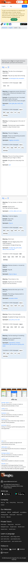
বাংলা (8, 85)
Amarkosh (4, 27)
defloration (4, 447)
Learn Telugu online (15, 536)
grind (17, 248)
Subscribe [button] (14, 19)
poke (12, 319)
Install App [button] (14, 392)
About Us (3, 502)
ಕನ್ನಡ (8, 112)
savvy (4, 346)
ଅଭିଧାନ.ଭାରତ (19, 514)
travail (12, 249)
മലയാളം (5, 115)
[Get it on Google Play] (23, 24)
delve (15, 211)
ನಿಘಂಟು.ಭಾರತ (12, 514)
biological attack (5, 453)
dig (3, 67)
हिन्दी (20, 83)
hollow (16, 298)
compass (17, 342)
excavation (21, 78)
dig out (11, 223)
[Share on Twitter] (5, 24)
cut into (11, 211)
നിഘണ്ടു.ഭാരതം (4, 514)
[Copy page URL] (2, 24)
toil (10, 249)
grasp (19, 344)
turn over (19, 211)
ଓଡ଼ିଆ (4, 85)
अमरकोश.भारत (3, 512)
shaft (18, 103)
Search (24, 6)
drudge (11, 248)
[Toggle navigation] (2, 2)
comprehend (6, 344)
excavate (11, 298)
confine (3, 459)
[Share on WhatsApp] (7, 24)
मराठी (15, 147)
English (11, 27)
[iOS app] (6, 494)
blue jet (3, 463)
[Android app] (20, 494)
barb (10, 103)
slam (4, 105)
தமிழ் (19, 112)
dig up (15, 274)
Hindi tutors (3, 524)
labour (4, 249)
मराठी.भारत (9, 512)
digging (11, 140)
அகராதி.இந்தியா (23, 512)
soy (2, 441)
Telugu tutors (11, 524)
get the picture (13, 344)
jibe (16, 103)
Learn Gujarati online (5, 541)
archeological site (13, 78)
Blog (7, 502)
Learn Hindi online (5, 536)
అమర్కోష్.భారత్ (15, 512)
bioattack (3, 413)
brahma (3, 419)
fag (14, 248)
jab (10, 165)
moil (7, 249)
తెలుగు (21, 109)
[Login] (25, 2)
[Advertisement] (14, 44)
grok (22, 344)
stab (18, 319)
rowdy (3, 408)
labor (20, 248)
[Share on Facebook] (10, 24)
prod (15, 319)
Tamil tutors (18, 524)
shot (21, 103)
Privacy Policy (13, 502)
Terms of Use (20, 502)
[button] (3, 393)
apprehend (12, 342)
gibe (13, 103)
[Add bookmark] (8, 67)
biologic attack (5, 402)
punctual (3, 425)
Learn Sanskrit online (16, 541)
